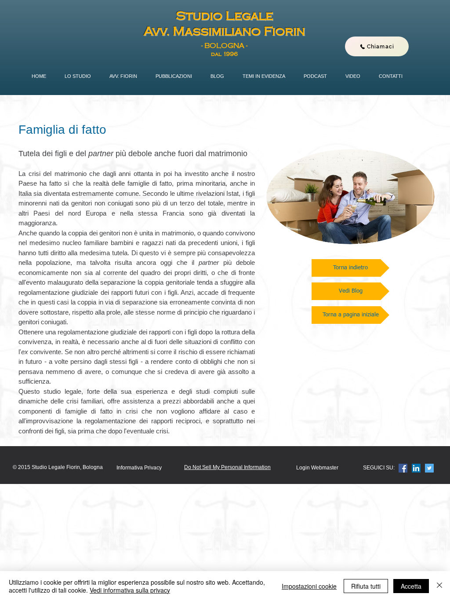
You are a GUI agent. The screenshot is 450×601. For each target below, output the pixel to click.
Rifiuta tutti (366, 586)
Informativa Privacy (139, 468)
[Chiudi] (439, 586)
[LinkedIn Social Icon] (416, 468)
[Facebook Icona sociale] (403, 468)
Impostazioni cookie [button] (309, 586)
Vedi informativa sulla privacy (130, 590)
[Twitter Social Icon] (429, 468)
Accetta (411, 586)
